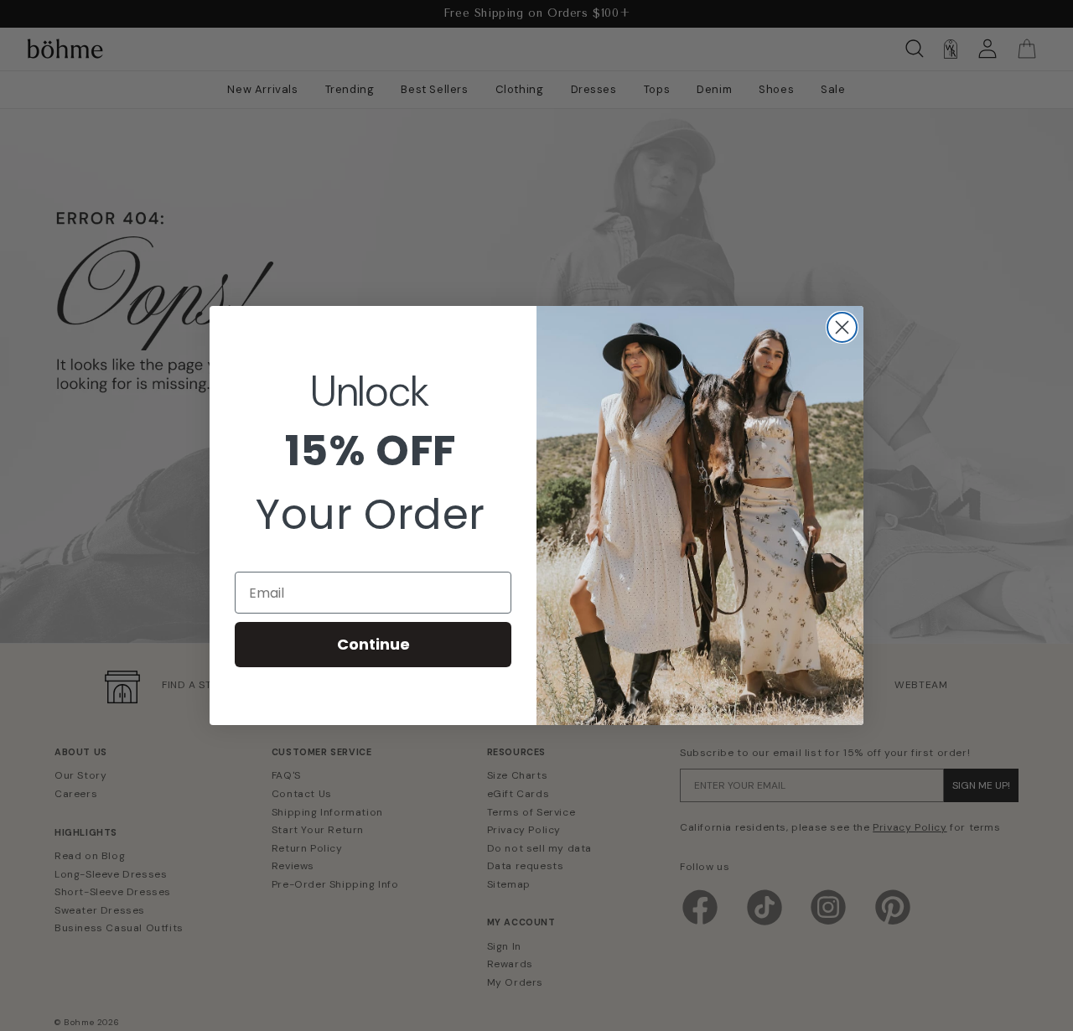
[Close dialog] (842, 327)
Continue (373, 644)
